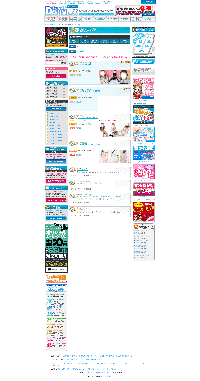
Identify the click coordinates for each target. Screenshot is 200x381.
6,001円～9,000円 (54, 128)
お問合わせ (112, 369)
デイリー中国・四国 (137, 363)
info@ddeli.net (107, 376)
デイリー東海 (111, 363)
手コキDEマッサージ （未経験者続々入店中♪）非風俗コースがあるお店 (99, 196)
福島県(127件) (80, 3)
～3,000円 (52, 122)
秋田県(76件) (107, 3)
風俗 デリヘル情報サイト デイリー (98, 372)
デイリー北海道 (67, 363)
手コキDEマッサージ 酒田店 (88, 91)
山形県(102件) (71, 3)
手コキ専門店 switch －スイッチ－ (91, 144)
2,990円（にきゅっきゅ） (87, 118)
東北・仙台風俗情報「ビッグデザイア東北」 (143, 143)
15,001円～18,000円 (55, 137)
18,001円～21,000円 (55, 140)
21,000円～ (52, 143)
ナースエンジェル (82, 170)
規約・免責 (65, 369)
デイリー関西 (123, 363)
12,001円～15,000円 (55, 134)
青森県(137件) (98, 3)
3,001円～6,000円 (54, 125)
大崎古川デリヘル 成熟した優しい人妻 (89, 183)
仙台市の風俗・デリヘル (70, 356)
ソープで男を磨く (54, 119)
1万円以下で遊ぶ (54, 113)
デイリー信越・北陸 (97, 363)
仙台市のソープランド (73, 359)
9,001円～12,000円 (55, 131)
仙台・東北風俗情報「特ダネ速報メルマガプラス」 (144, 162)
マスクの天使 (81, 210)
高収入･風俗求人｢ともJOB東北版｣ (144, 180)
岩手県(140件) (89, 3)
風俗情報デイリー (50, 24)
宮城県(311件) (62, 3)
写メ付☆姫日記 (144, 196)
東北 (59, 24)
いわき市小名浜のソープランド (93, 359)
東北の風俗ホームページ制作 (97, 369)
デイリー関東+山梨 (82, 363)
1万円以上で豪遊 (54, 116)
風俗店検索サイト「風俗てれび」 (143, 125)
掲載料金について (78, 369)
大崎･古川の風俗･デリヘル (126, 356)
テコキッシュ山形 (83, 65)
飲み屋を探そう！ (143, 100)
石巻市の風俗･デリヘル (107, 356)
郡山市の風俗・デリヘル (89, 356)
